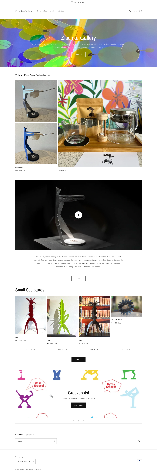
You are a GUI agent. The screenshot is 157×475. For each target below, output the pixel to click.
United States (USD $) (24, 461)
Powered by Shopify (35, 469)
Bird (48, 340)
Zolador (61, 170)
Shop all (78, 54)
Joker (17, 337)
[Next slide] (83, 420)
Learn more (78, 405)
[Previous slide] (73, 420)
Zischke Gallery (24, 469)
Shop (78, 278)
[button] (130, 11)
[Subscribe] (54, 441)
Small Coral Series (116, 320)
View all (78, 359)
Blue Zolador (19, 167)
